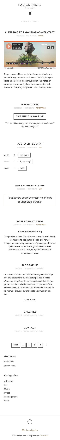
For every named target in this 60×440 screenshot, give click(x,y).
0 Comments (31, 36)
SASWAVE (44, 436)
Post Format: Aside (29, 221)
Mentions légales (30, 430)
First (16, 345)
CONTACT (30, 327)
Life (40, 147)
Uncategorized (10, 397)
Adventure (40, 108)
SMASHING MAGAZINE (30, 116)
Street (7, 393)
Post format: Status (30, 185)
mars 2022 (9, 361)
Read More (29, 300)
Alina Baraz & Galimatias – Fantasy (30, 32)
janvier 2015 (9, 365)
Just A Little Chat (30, 143)
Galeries (30, 311)
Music (40, 36)
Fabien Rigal (30, 4)
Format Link (30, 104)
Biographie (30, 265)
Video (6, 400)
